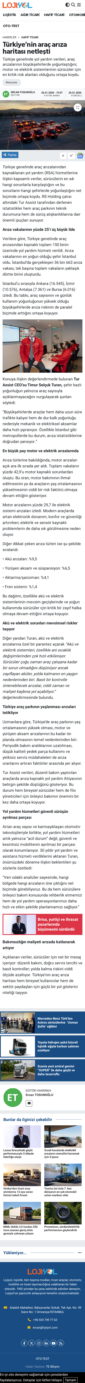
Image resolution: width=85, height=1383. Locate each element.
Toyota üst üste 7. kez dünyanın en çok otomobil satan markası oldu (60, 1192)
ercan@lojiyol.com (45, 1327)
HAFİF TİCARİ (54, 15)
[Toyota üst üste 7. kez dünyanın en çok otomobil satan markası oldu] (63, 1175)
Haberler (9, 37)
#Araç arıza (11, 82)
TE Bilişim (53, 1366)
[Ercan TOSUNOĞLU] (12, 1097)
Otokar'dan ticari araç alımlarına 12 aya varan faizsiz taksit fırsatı (18, 1192)
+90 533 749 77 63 (45, 1320)
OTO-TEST (11, 26)
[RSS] (61, 1343)
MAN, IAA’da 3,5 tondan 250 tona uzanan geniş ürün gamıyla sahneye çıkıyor (20, 1230)
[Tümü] (80, 1253)
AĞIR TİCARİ (30, 15)
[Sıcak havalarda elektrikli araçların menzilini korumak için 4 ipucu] (63, 1136)
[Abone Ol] (80, 155)
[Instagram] (39, 1343)
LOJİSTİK (9, 15)
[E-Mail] (29, 1103)
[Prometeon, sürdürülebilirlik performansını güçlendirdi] (63, 1213)
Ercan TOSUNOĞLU (39, 1095)
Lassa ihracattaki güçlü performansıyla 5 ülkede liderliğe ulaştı (18, 1153)
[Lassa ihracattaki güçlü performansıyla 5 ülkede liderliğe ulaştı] (22, 1136)
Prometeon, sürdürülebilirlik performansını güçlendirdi (61, 1228)
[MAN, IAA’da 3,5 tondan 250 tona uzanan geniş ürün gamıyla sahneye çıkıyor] (22, 1213)
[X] (31, 1343)
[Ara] (73, 5)
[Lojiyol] (17, 5)
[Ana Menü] (79, 5)
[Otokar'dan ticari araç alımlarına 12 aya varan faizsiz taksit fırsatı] (22, 1175)
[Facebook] (24, 1343)
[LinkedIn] (46, 1343)
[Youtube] (53, 1343)
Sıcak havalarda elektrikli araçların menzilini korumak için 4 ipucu (61, 1153)
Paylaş (12, 155)
